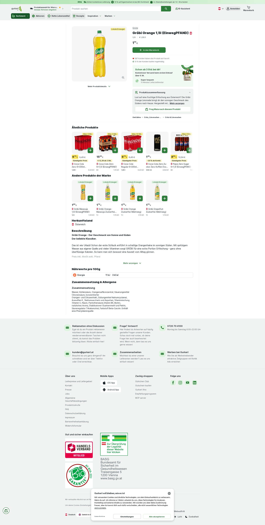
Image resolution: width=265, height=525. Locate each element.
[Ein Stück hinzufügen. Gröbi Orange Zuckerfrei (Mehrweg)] (140, 198)
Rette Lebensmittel (61, 16)
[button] (233, 8)
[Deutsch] (220, 8)
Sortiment (20, 16)
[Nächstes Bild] (187, 142)
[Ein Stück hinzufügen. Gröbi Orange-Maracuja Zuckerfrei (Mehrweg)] (115, 198)
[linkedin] (194, 382)
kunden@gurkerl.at (83, 352)
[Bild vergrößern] (123, 77)
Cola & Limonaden (173, 117)
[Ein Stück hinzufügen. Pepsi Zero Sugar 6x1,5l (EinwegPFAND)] (189, 150)
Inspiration (93, 16)
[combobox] (116, 8)
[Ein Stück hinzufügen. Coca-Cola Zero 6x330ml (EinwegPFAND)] (90, 150)
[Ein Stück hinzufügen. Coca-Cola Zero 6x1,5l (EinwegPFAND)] (115, 150)
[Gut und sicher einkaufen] (79, 475)
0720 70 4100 (175, 326)
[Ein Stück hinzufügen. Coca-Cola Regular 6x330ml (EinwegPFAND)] (140, 150)
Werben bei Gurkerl (177, 352)
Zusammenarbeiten (130, 352)
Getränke (136, 117)
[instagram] (180, 382)
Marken (108, 16)
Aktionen (40, 16)
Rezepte (80, 16)
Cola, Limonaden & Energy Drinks (153, 117)
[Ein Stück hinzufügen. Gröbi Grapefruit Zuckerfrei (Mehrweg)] (164, 198)
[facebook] (173, 382)
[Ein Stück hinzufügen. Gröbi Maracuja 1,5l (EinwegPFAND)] (90, 198)
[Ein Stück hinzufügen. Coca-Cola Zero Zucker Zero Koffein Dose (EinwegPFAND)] (164, 150)
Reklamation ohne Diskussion (88, 326)
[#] (114, 444)
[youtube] (187, 382)
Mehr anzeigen (177, 103)
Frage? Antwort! (129, 326)
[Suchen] (166, 8)
